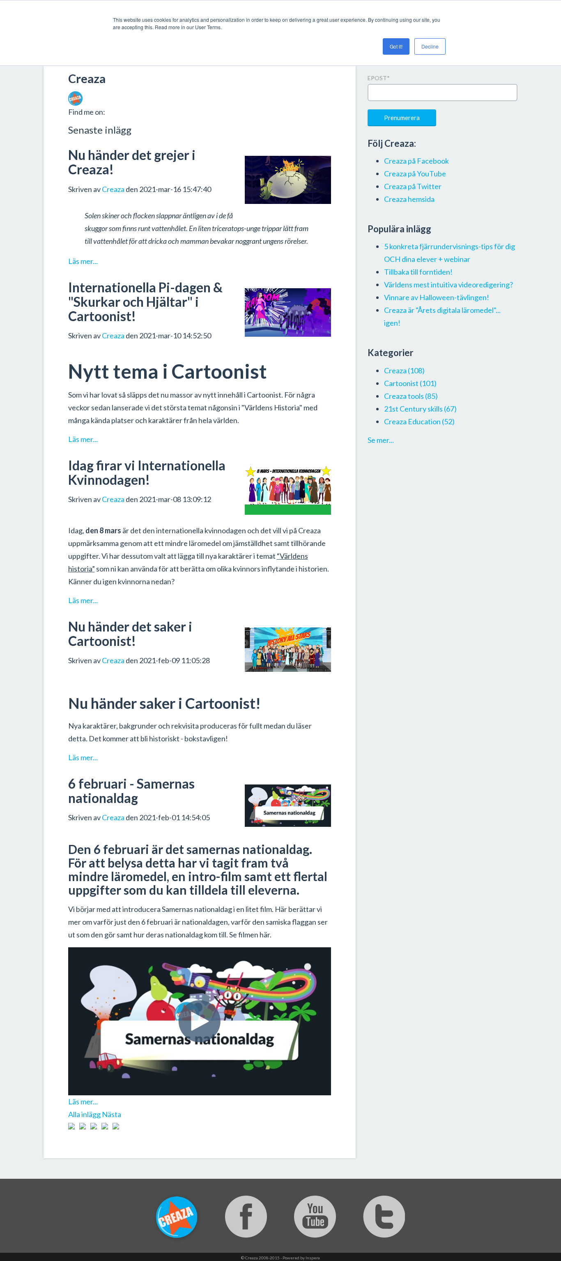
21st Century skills (420, 408)
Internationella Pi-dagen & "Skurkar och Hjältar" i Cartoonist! (145, 301)
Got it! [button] (396, 46)
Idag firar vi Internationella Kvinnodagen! (146, 472)
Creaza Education (419, 421)
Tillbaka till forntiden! (418, 271)
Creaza (113, 189)
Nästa (111, 1114)
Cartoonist (410, 383)
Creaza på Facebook (416, 160)
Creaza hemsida (409, 199)
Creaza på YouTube (415, 173)
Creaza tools (411, 395)
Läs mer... (83, 261)
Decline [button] (430, 46)
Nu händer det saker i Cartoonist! (130, 633)
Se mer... (381, 439)
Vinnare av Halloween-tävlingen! (436, 297)
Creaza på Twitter (412, 186)
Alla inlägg (84, 1114)
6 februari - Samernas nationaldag (131, 790)
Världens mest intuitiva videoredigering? (448, 284)
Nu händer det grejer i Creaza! (131, 162)
